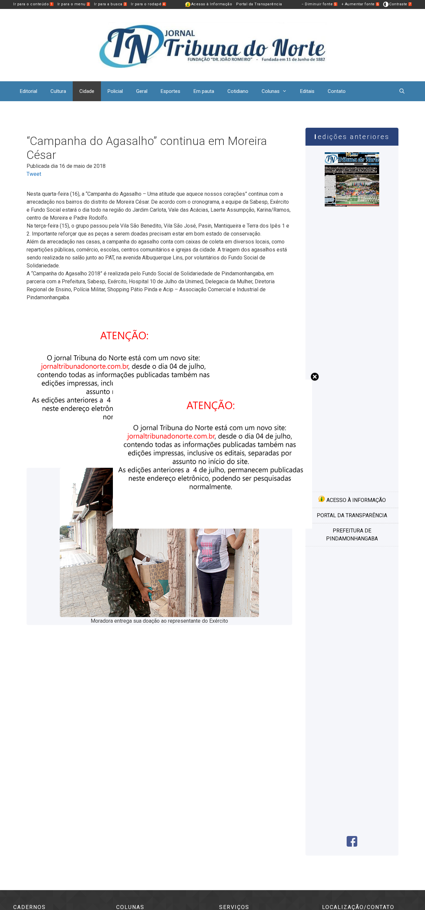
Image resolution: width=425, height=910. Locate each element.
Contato (337, 91)
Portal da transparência (352, 515)
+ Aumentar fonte (360, 4)
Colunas (271, 91)
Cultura (58, 91)
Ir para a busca (110, 4)
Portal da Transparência (259, 4)
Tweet (34, 174)
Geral (141, 91)
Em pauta (204, 91)
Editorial (28, 91)
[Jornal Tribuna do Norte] (212, 44)
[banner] (212, 527)
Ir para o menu (73, 4)
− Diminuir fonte (319, 4)
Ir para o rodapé (148, 4)
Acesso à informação (355, 500)
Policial (115, 91)
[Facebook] (352, 845)
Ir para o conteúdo (33, 4)
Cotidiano (237, 91)
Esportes (170, 91)
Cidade (86, 91)
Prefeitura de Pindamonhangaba (352, 534)
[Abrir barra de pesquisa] (402, 91)
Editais (307, 91)
